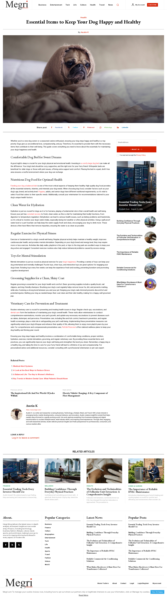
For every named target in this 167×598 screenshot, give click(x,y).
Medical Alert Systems (23, 366)
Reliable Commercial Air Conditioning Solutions (126, 269)
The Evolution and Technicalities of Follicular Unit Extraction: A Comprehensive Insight (129, 238)
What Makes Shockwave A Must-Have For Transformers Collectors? (129, 284)
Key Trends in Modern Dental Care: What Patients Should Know (40, 378)
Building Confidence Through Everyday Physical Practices (128, 222)
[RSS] (12, 545)
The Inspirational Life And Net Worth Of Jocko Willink (33, 394)
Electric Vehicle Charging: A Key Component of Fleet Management (85, 394)
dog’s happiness (69, 262)
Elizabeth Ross (124, 209)
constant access (34, 214)
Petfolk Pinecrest (69, 327)
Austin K (85, 32)
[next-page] (152, 165)
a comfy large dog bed (90, 163)
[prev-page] (148, 165)
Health (83, 17)
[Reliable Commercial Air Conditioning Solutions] (150, 269)
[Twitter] (19, 545)
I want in (135, 149)
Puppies (42, 192)
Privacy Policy (140, 155)
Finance (6, 486)
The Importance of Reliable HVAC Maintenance (127, 253)
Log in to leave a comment (25, 437)
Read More (83, 595)
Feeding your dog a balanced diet (24, 186)
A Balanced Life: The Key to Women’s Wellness (33, 374)
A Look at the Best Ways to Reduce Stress (31, 370)
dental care (15, 312)
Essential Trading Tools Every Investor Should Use (135, 203)
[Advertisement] (136, 309)
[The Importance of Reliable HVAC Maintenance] (150, 253)
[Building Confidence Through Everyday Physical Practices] (150, 222)
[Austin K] (16, 414)
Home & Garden (135, 486)
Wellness (49, 486)
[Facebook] (5, 545)
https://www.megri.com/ (33, 410)
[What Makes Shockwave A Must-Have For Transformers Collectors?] (150, 284)
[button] (117, 5)
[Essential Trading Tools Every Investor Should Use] (136, 186)
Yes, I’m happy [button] (157, 592)
